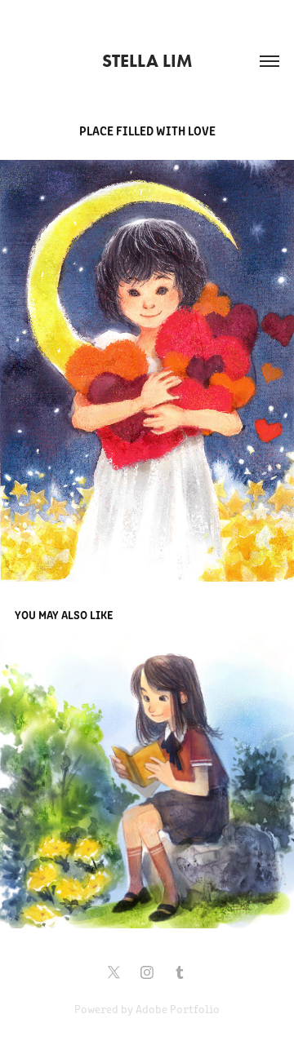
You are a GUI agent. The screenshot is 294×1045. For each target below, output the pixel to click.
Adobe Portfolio (178, 1008)
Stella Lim (147, 61)
